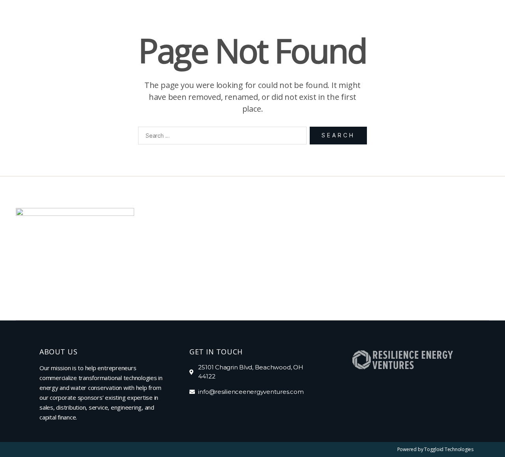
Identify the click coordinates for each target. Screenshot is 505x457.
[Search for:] (221, 137)
